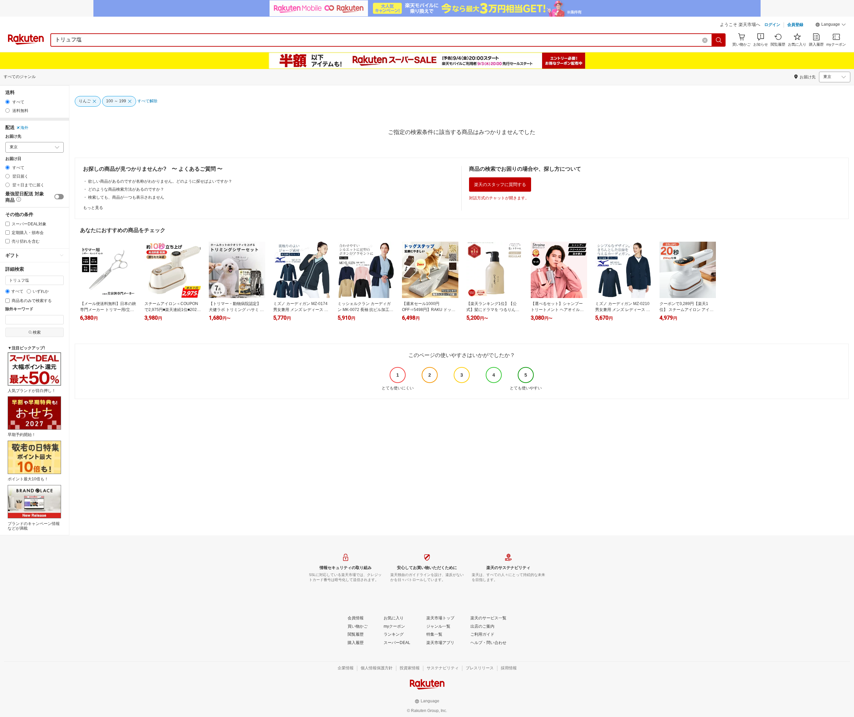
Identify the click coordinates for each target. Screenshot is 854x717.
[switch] (59, 196)
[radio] (7, 102)
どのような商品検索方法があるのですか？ (126, 189)
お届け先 (13, 136)
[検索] (719, 40)
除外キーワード (19, 309)
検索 (37, 332)
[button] (830, 25)
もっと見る (93, 207)
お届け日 (13, 159)
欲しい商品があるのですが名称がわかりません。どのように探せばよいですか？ (160, 181)
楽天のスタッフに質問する (500, 184)
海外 (24, 127)
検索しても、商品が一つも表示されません (126, 197)
